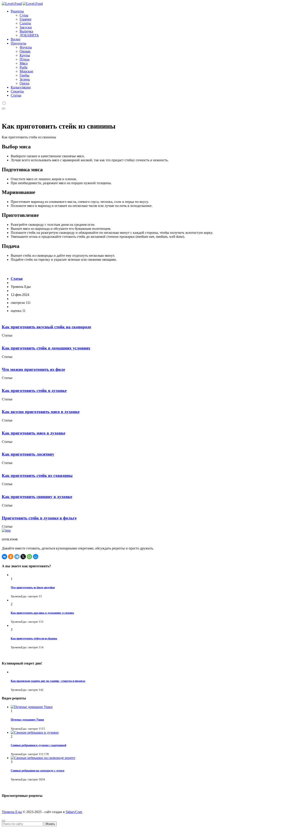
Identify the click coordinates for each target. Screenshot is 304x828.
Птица (24, 59)
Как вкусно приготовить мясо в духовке (40, 411)
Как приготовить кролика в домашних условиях (42, 612)
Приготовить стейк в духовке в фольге (39, 518)
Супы (24, 15)
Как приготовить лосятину (28, 454)
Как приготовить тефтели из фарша (34, 638)
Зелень (25, 79)
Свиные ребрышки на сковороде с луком (37, 770)
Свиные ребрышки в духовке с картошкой (38, 745)
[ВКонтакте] (4, 556)
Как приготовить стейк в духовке (34, 390)
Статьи (16, 95)
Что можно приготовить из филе (33, 369)
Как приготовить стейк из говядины (37, 475)
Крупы (25, 55)
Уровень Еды (12, 812)
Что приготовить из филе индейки (33, 587)
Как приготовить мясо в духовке (33, 433)
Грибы (24, 75)
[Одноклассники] (10, 556)
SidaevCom (74, 812)
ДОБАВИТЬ (29, 35)
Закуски (26, 27)
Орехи (24, 83)
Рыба (23, 67)
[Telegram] (17, 556)
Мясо (24, 63)
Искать (50, 824)
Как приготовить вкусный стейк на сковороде (46, 327)
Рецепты (17, 11)
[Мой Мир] (35, 556)
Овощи (25, 51)
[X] (23, 556)
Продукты (18, 43)
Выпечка (26, 31)
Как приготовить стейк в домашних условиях (46, 348)
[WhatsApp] (29, 556)
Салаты (25, 23)
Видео (15, 39)
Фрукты (26, 47)
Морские (26, 71)
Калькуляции (21, 87)
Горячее (25, 19)
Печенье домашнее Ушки (27, 719)
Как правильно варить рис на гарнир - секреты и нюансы (48, 681)
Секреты (17, 91)
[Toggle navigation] (3, 108)
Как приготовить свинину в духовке (37, 496)
